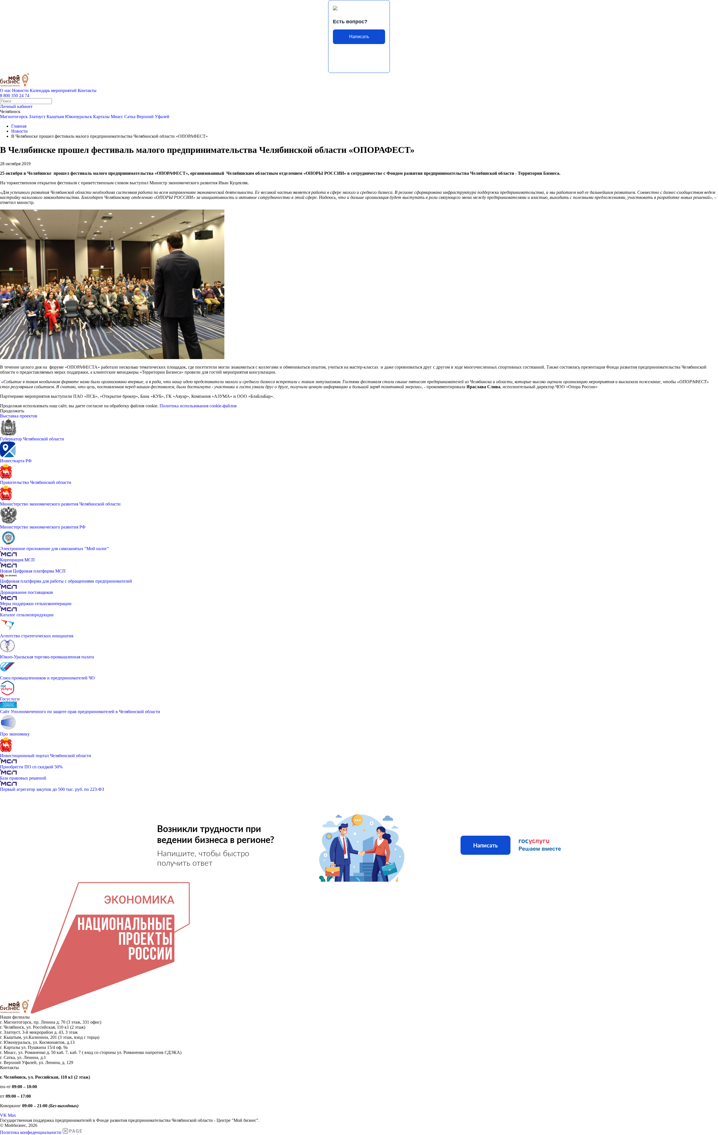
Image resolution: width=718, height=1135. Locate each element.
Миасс (117, 116)
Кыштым (55, 116)
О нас (5, 90)
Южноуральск (78, 116)
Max (12, 1115)
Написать (359, 36)
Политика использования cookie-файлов (198, 405)
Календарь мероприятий (53, 90)
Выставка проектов (18, 415)
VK (3, 1115)
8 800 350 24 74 (14, 95)
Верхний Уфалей (153, 116)
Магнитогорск (14, 116)
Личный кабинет (16, 106)
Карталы (101, 116)
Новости (20, 90)
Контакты (87, 90)
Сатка (129, 116)
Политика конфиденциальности (30, 1132)
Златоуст (37, 116)
